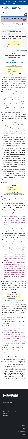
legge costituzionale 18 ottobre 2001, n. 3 (14, 84)
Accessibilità (23, 428)
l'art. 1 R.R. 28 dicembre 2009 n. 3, (14, 360)
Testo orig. (5, 27)
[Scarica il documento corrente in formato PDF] (25, 21)
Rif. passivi (19, 24)
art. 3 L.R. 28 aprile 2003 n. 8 (13, 297)
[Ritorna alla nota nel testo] (1, 362)
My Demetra (22, 2)
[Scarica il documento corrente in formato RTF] (23, 21)
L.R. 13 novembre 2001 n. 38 (13, 45)
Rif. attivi (12, 24)
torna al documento (20, 50)
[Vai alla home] (3, 12)
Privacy (23, 425)
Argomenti (5, 24)
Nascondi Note (13, 27)
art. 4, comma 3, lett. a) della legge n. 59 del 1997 (14, 217)
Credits (23, 434)
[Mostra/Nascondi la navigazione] (2, 8)
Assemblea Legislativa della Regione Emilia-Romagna (9, 2)
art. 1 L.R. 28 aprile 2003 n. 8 (14, 74)
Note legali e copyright (21, 431)
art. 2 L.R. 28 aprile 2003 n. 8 (14, 193)
